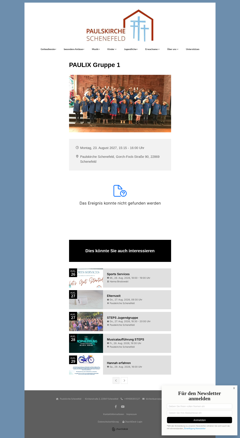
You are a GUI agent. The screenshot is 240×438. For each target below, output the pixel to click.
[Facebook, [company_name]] (115, 406)
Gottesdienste (48, 49)
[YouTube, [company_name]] (122, 406)
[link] (48, 49)
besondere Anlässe (73, 49)
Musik (95, 49)
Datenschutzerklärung (108, 421)
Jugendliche (130, 49)
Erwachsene (151, 49)
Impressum (131, 414)
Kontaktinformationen (113, 414)
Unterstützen (192, 49)
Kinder (111, 49)
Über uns (172, 49)
